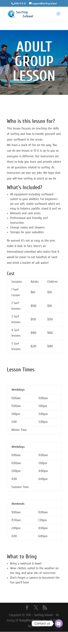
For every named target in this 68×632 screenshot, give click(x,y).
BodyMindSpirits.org (32, 620)
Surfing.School (43, 615)
